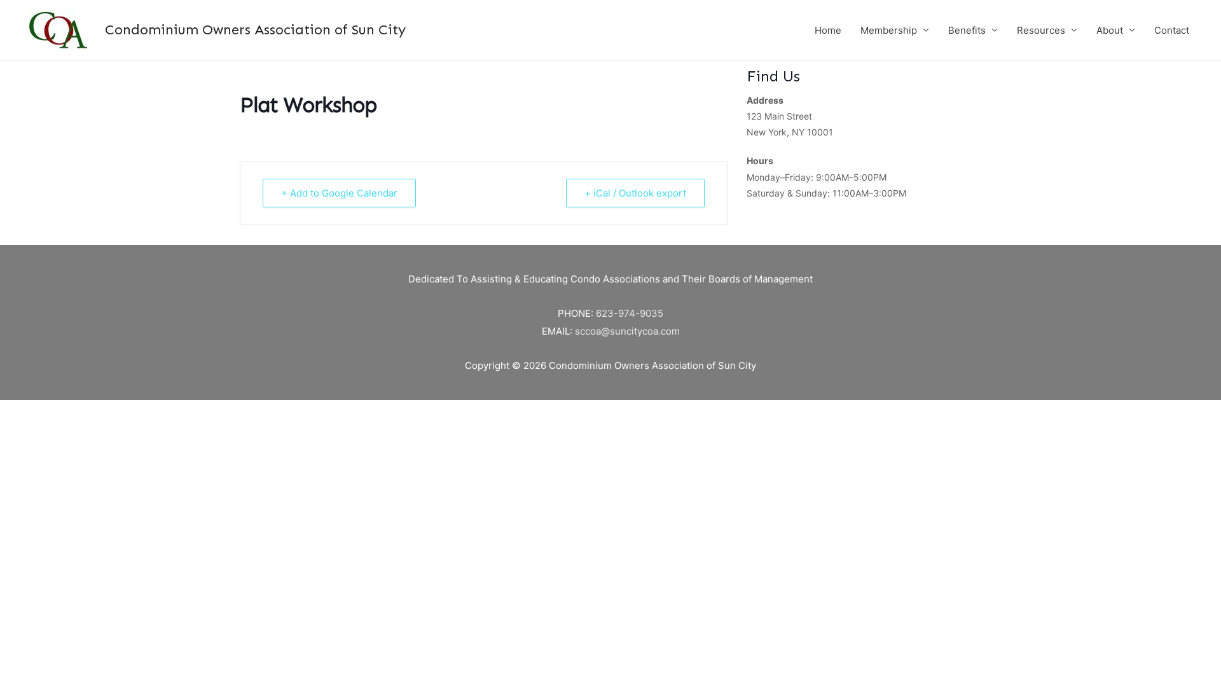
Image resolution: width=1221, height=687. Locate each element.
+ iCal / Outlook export (635, 193)
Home (828, 30)
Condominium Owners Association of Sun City (255, 29)
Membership (888, 30)
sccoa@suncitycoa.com (627, 331)
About (1109, 30)
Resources (1041, 30)
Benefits (967, 30)
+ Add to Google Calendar (339, 193)
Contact (1171, 30)
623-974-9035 (629, 313)
